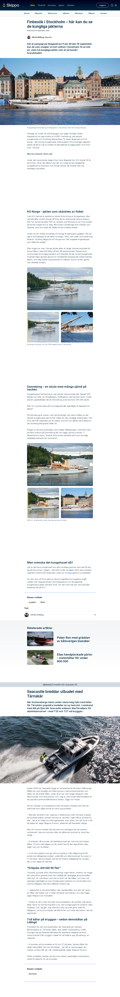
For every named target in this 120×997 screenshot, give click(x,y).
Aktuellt (26, 13)
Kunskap (52, 5)
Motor (43, 602)
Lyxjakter (32, 602)
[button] (91, 288)
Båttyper (92, 13)
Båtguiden (38, 13)
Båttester (66, 13)
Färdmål (41, 5)
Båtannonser (52, 13)
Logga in (102, 5)
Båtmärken (79, 13)
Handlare (103, 13)
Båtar (32, 5)
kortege (68, 573)
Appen (61, 5)
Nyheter (70, 5)
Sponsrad (32, 974)
